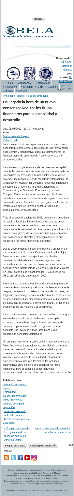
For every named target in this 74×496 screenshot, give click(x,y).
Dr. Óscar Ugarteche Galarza (66, 65)
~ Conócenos (23, 82)
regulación (9, 407)
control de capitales (14, 415)
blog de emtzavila (38, 95)
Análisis (20, 95)
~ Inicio (8, 82)
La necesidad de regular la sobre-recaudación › (56, 430)
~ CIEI (39, 86)
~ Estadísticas (42, 82)
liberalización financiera (16, 419)
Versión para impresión (43, 445)
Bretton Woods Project (16, 136)
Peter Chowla (10, 140)
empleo (7, 388)
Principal (8, 95)
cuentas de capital (13, 403)
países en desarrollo (14, 411)
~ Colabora (52, 86)
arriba (36, 428)
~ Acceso (21, 90)
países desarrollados (15, 395)
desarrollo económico (15, 384)
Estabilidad (9, 391)
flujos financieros (12, 399)
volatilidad (8, 422)
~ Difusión (27, 86)
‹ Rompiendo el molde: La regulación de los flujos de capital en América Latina (17, 434)
